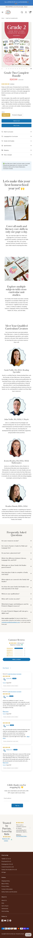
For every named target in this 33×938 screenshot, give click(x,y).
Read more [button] (5, 711)
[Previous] (2, 68)
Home (3, 18)
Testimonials (5, 908)
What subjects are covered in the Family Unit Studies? (15, 580)
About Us (4, 900)
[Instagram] (8, 920)
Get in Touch (5, 906)
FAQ (3, 903)
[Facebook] (2, 920)
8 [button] (19, 68)
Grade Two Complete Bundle (11, 18)
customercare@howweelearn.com (11, 622)
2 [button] (8, 68)
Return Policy (5, 883)
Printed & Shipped (17, 115)
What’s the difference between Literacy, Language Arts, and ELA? (14, 559)
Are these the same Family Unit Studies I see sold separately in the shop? (15, 587)
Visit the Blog (5, 911)
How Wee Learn (12, 933)
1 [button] (6, 68)
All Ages (4, 872)
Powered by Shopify (20, 933)
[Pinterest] (10, 920)
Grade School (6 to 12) (8, 867)
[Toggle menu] (2, 12)
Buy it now (16, 125)
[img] (6, 676)
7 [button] (17, 68)
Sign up (17, 805)
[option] (16, 44)
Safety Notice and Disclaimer (9, 891)
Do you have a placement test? (11, 553)
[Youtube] (5, 920)
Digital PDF (6, 115)
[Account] (25, 11)
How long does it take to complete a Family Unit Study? (15, 573)
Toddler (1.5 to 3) (6, 858)
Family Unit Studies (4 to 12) (9, 869)
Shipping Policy (6, 881)
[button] (5, 84)
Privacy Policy (5, 886)
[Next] (31, 68)
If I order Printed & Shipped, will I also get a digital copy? (15, 612)
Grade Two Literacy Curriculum (14, 674)
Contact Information (7, 889)
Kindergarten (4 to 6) (7, 864)
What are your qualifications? (10, 594)
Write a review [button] (16, 659)
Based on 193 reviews (6, 839)
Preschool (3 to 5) (6, 861)
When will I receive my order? (11, 599)
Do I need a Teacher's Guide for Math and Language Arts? (14, 547)
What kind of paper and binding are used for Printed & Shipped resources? (15, 605)
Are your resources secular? (10, 541)
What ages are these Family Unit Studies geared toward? (14, 566)
